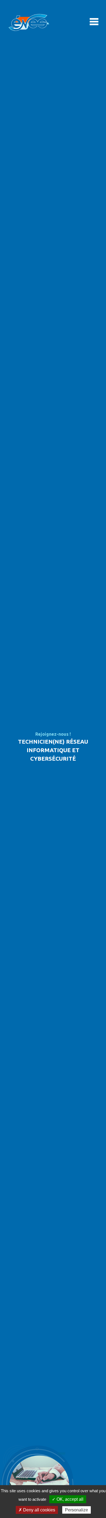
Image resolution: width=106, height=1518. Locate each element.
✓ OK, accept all (67, 1499)
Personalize (76, 1510)
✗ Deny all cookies (36, 1510)
